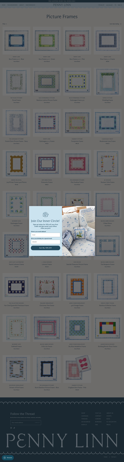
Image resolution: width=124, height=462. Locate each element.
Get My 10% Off (45, 248)
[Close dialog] (92, 208)
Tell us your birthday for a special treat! (41, 238)
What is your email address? (38, 231)
